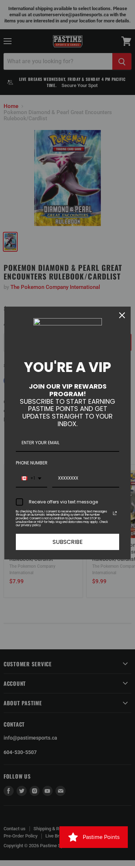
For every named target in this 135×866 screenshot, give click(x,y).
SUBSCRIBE (68, 542)
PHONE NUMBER (32, 463)
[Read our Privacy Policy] (115, 513)
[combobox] (31, 478)
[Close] (122, 315)
